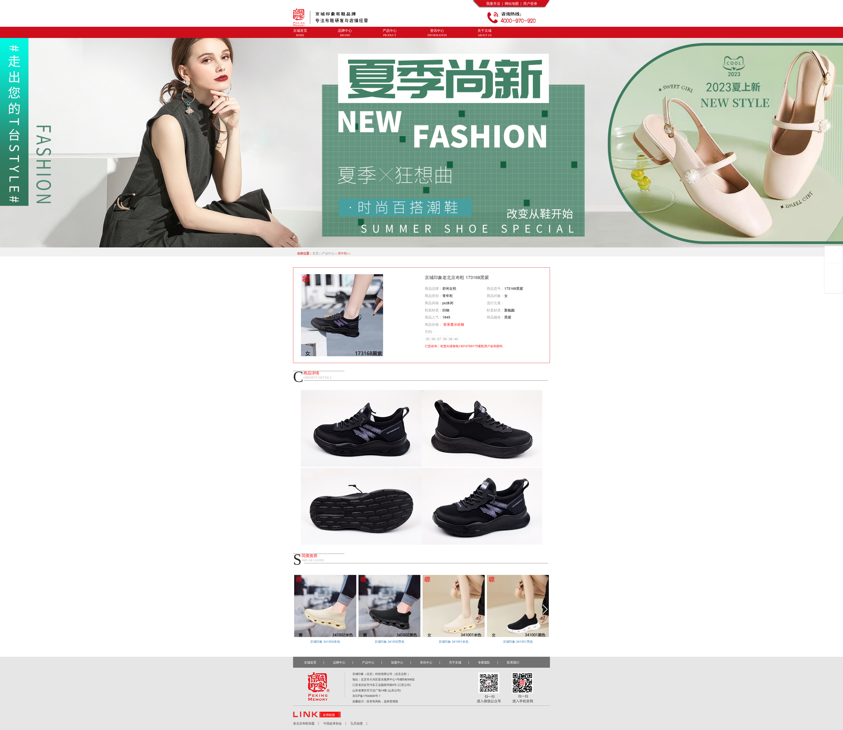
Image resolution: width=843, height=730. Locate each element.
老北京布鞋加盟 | (306, 723)
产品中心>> (330, 253)
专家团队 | (488, 662)
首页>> (317, 253)
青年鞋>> (344, 253)
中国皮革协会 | (332, 723)
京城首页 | (314, 662)
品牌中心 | (343, 662)
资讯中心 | (430, 662)
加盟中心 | (401, 662)
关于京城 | (459, 662)
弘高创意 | (356, 723)
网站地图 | (512, 3)
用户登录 (529, 3)
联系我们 (514, 662)
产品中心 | (372, 662)
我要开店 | (494, 3)
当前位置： (303, 253)
